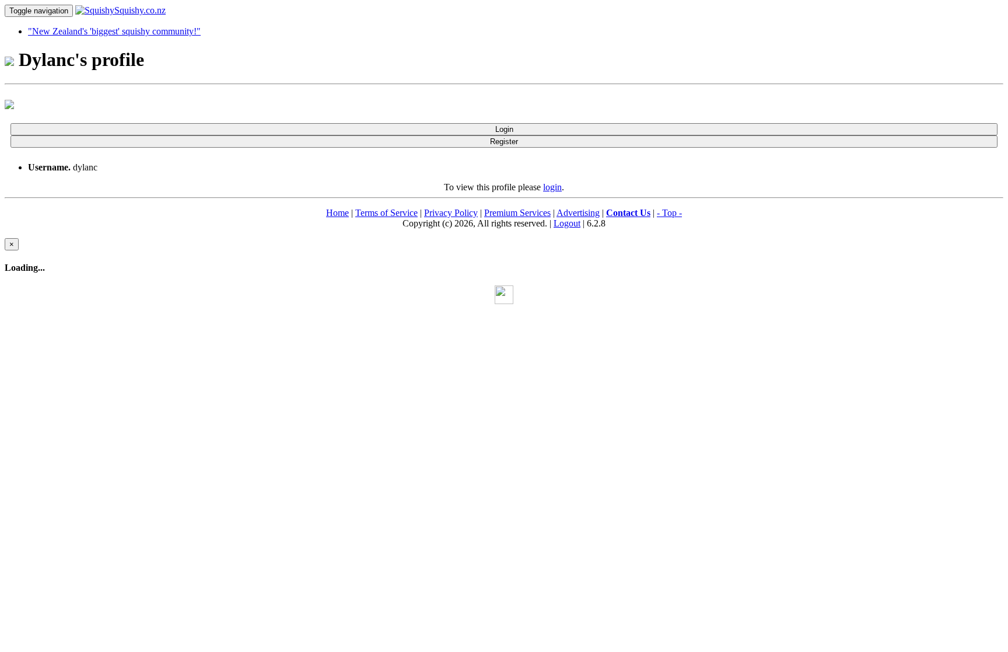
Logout (567, 223)
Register (504, 141)
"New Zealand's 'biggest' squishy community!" (114, 31)
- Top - (669, 213)
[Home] (120, 10)
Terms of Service (386, 213)
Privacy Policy (451, 213)
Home (337, 213)
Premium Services (517, 213)
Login (504, 129)
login (552, 187)
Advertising (578, 213)
